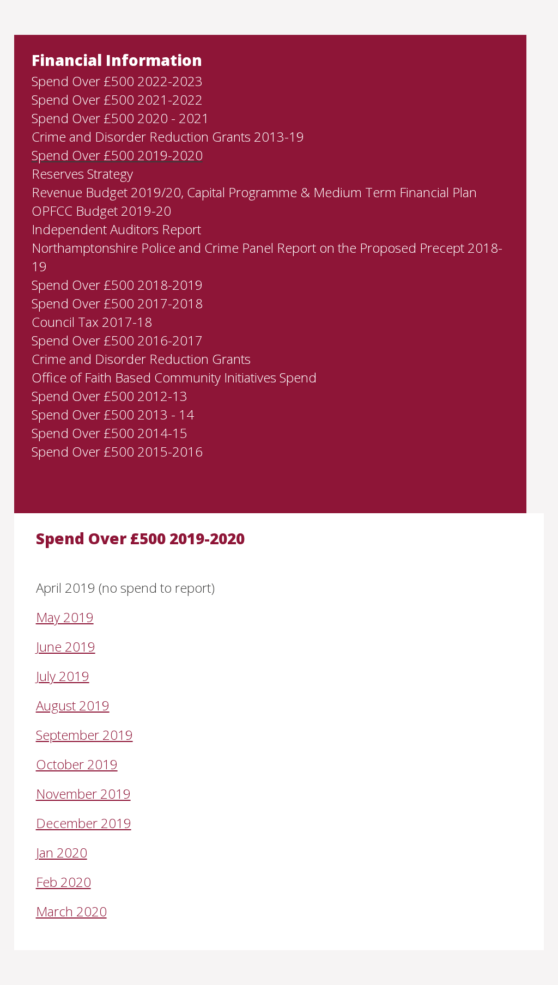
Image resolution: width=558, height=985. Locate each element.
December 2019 (83, 823)
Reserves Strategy (82, 174)
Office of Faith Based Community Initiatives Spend (174, 377)
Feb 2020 (63, 882)
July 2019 (62, 676)
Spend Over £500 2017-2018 (117, 303)
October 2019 (77, 764)
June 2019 (65, 646)
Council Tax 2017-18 (92, 322)
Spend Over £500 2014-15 (109, 433)
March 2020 (71, 911)
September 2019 (84, 735)
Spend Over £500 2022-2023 (117, 81)
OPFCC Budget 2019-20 (101, 211)
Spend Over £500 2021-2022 (117, 99)
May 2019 (65, 617)
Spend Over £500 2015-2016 (117, 451)
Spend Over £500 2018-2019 (117, 285)
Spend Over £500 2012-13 (109, 396)
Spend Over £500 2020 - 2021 (120, 118)
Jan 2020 (61, 852)
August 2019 (73, 705)
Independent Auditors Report (116, 229)
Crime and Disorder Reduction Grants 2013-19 (168, 136)
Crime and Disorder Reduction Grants (141, 359)
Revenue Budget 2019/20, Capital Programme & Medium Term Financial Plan (254, 192)
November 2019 (83, 793)
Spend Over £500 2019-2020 (117, 155)
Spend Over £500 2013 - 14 (113, 414)
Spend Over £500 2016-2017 (117, 340)
